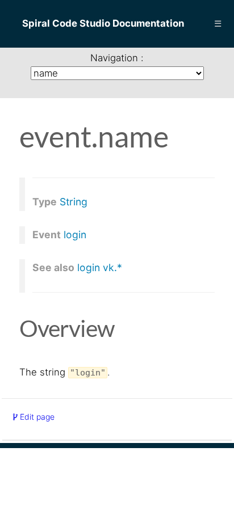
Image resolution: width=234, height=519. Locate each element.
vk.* (112, 267)
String (73, 202)
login (75, 234)
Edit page (36, 416)
